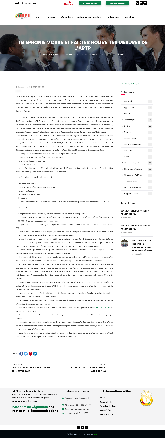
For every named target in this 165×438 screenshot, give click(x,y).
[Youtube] (145, 3)
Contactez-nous (106, 414)
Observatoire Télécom (137, 175)
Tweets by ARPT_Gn (130, 83)
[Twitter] (141, 3)
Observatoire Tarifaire (137, 169)
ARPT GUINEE (38, 87)
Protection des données (109, 406)
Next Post (102, 364)
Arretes (137, 114)
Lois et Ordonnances (137, 144)
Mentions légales (106, 402)
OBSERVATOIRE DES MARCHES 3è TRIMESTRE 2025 (136, 227)
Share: (14, 354)
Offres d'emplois (137, 181)
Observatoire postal (137, 163)
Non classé (137, 150)
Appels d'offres (105, 410)
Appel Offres (137, 107)
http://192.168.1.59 (101, 307)
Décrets (137, 132)
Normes (137, 157)
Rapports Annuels (137, 193)
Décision (137, 126)
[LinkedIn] (35, 354)
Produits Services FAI (137, 187)
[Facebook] (137, 3)
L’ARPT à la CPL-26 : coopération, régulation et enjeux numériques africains (141, 245)
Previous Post (17, 364)
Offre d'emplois (105, 398)
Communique (137, 120)
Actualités (53, 54)
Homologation (137, 138)
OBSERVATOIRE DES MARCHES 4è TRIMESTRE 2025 (136, 212)
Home (44, 54)
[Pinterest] (30, 354)
